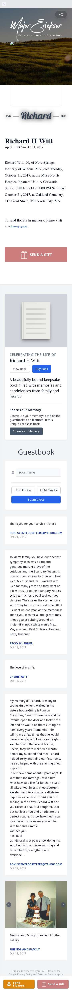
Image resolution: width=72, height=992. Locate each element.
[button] (36, 904)
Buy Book (42, 369)
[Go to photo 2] (36, 926)
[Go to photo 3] (38, 926)
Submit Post (36, 499)
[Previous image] (8, 904)
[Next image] (63, 904)
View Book (19, 369)
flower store (19, 226)
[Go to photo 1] (34, 926)
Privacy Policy (24, 974)
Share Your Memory (26, 431)
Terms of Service (47, 974)
